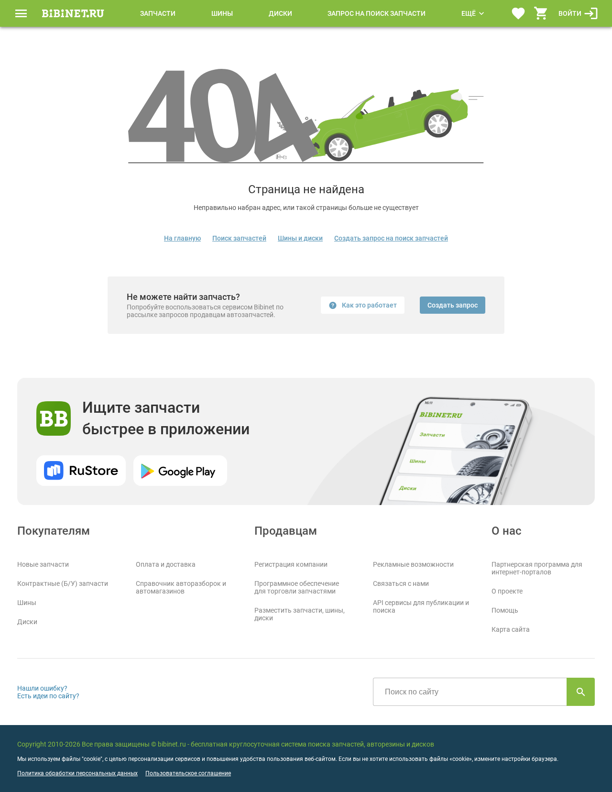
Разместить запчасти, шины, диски (299, 614)
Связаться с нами (401, 583)
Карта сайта (511, 629)
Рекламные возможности (413, 564)
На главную (182, 238)
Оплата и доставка (166, 564)
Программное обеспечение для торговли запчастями (296, 587)
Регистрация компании (291, 564)
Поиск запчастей (239, 238)
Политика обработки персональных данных (77, 773)
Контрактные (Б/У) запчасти (62, 583)
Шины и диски (300, 238)
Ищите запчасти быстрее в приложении (166, 418)
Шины (222, 13)
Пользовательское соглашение (188, 773)
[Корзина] (541, 13)
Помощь (505, 610)
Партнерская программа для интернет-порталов (537, 568)
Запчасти (157, 13)
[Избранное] (518, 13)
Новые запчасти (43, 564)
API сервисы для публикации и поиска (421, 606)
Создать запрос (452, 305)
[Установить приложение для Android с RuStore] (81, 470)
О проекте (507, 591)
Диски (280, 13)
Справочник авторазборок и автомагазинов (181, 587)
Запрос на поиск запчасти (377, 13)
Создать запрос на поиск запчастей (391, 238)
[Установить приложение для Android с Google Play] (180, 470)
